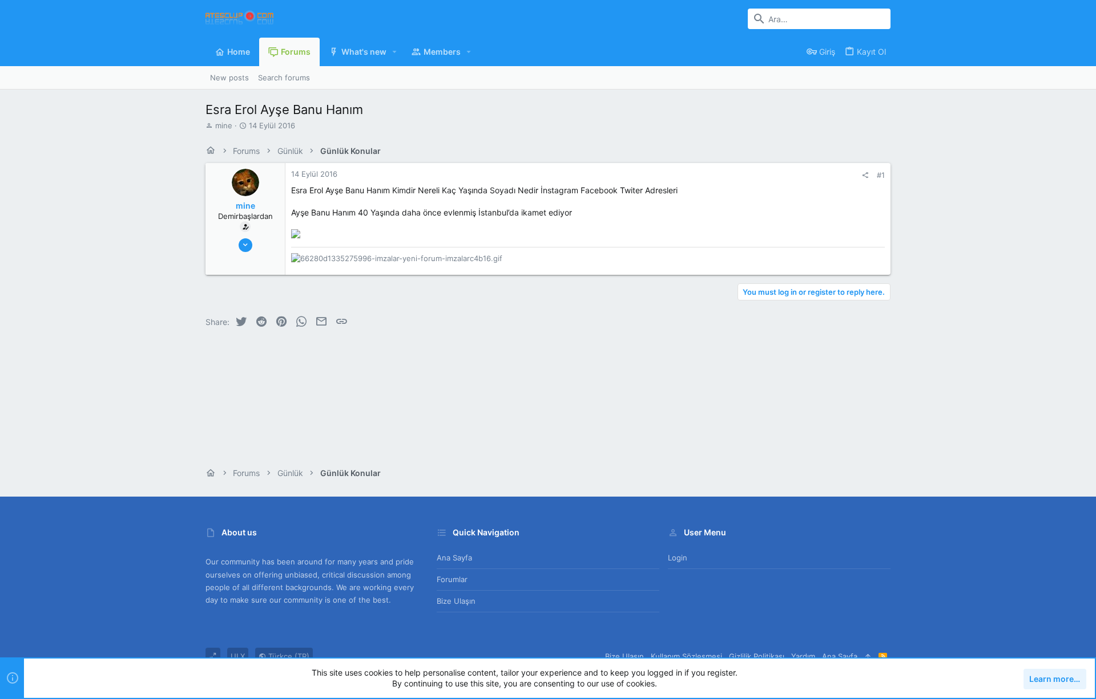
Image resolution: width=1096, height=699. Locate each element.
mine (223, 125)
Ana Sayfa (454, 557)
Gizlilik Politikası (756, 656)
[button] (395, 52)
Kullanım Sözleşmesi (686, 656)
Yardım (803, 656)
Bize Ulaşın (456, 600)
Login (677, 557)
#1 (881, 175)
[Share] (865, 175)
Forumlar (452, 579)
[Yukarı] (868, 656)
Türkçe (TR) (287, 656)
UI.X (238, 656)
